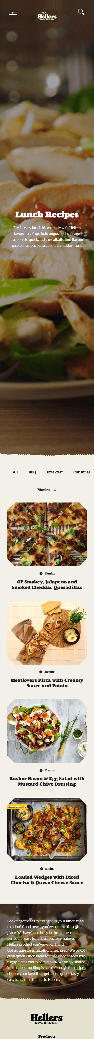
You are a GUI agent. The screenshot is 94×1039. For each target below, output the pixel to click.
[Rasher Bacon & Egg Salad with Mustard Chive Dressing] (47, 731)
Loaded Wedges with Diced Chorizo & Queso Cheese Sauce (47, 879)
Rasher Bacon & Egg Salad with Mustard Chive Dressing (47, 781)
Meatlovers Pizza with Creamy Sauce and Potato (47, 682)
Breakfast (55, 472)
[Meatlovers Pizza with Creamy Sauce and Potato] (47, 633)
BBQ (32, 472)
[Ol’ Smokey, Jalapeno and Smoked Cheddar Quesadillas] (47, 534)
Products (47, 1036)
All (15, 472)
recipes (80, 968)
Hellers (53, 979)
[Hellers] (47, 13)
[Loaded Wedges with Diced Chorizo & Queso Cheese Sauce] (47, 829)
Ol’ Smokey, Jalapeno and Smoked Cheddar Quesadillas (47, 584)
